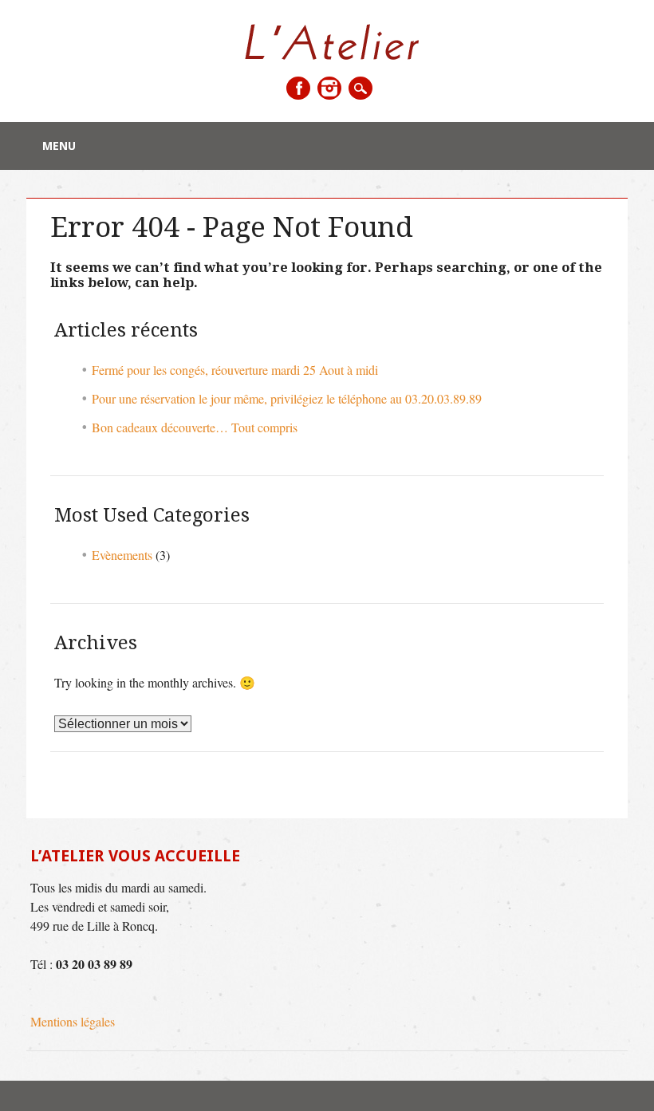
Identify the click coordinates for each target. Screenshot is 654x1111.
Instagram (329, 88)
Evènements (122, 554)
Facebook (298, 88)
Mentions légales (72, 1021)
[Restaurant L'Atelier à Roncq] (327, 54)
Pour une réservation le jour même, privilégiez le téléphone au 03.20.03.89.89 (287, 398)
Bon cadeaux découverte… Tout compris (194, 427)
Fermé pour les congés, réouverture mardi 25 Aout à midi (235, 369)
